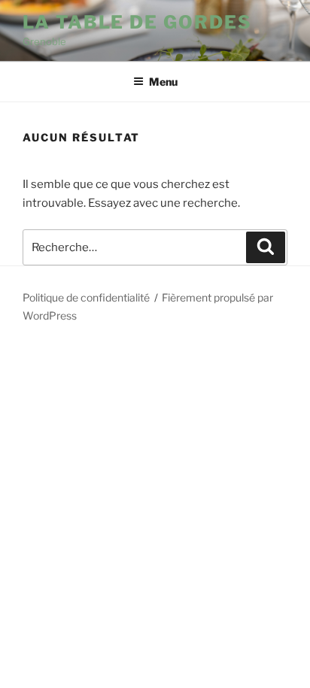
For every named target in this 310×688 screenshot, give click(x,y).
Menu (163, 81)
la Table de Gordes (137, 22)
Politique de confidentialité (86, 297)
